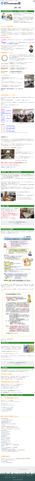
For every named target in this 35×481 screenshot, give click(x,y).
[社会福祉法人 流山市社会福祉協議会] (11, 1)
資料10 (27, 132)
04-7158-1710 (3, 408)
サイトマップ (18, 477)
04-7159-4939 (19, 392)
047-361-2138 (3, 447)
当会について (8, 475)
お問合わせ (9, 477)
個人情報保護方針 (14, 477)
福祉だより (24, 475)
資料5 (13, 132)
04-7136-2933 (3, 443)
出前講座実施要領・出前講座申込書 (21, 160)
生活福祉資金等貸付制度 (30, 475)
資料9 (24, 132)
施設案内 (12, 475)
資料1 (2, 127)
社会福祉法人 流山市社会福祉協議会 (18, 479)
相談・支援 (6, 477)
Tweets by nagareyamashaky (23, 469)
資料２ (5, 115)
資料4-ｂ (14, 127)
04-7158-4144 (3, 411)
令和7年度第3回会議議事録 (10, 131)
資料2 (5, 127)
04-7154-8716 (3, 438)
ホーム (5, 475)
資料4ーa (10, 127)
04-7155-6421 (3, 434)
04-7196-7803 (3, 440)
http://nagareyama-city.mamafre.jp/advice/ (7, 405)
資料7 (19, 132)
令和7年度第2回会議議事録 (10, 128)
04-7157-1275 (6, 164)
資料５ (3, 117)
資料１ (2, 115)
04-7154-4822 (3, 431)
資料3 (7, 127)
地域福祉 (18, 475)
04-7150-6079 (3, 462)
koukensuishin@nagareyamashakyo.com (12, 165)
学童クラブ (21, 475)
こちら (15, 69)
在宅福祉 (15, 475)
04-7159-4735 (17, 223)
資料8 (21, 132)
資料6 (16, 132)
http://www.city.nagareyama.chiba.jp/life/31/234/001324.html (10, 401)
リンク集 (22, 477)
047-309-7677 (3, 451)
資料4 (10, 129)
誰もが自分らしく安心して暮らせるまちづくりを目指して (9, 0)
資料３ (8, 115)
